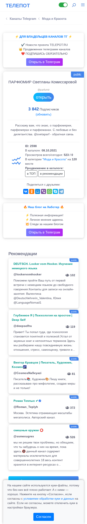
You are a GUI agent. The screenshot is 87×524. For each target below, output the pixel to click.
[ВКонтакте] (25, 191)
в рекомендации (51, 173)
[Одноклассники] (31, 191)
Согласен (43, 517)
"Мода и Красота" (54, 159)
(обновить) (43, 114)
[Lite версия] (63, 5)
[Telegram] (61, 191)
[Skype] (55, 191)
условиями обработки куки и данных (48, 498)
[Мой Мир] (37, 191)
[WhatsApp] (49, 191)
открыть (43, 97)
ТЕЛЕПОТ (18, 5)
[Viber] (43, 191)
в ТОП (31, 173)
